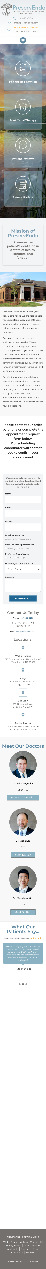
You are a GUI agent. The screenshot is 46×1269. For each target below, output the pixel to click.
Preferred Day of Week (17, 554)
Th (24, 557)
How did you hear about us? (19, 563)
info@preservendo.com (26, 631)
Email (8, 508)
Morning (11, 548)
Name (8, 494)
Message (9, 577)
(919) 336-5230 (26, 618)
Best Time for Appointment (19, 545)
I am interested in (14, 535)
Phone (8, 522)
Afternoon (24, 548)
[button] (23, 40)
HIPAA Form (33, 1262)
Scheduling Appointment (19, 539)
